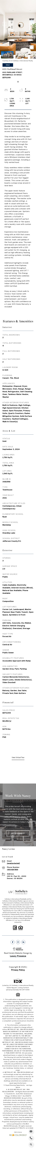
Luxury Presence (18, 956)
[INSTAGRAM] (18, 942)
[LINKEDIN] (23, 942)
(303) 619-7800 (12, 869)
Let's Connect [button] (18, 833)
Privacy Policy (18, 970)
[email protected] (12, 990)
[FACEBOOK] (13, 942)
